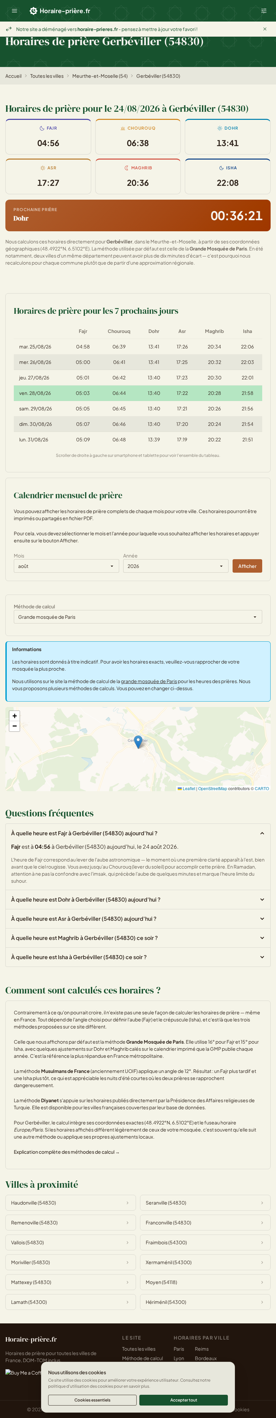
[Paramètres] (264, 11)
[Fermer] (265, 29)
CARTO (262, 788)
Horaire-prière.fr (65, 10)
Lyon (179, 1358)
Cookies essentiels (92, 1400)
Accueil (13, 76)
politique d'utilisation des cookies (80, 1386)
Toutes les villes (47, 76)
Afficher (247, 566)
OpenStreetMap (212, 788)
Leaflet (188, 788)
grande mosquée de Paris (149, 681)
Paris (179, 1349)
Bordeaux (206, 1358)
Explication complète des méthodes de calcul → (67, 1152)
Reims (202, 1349)
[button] (14, 11)
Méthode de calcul (142, 1358)
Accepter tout (183, 1400)
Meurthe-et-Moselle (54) (100, 76)
